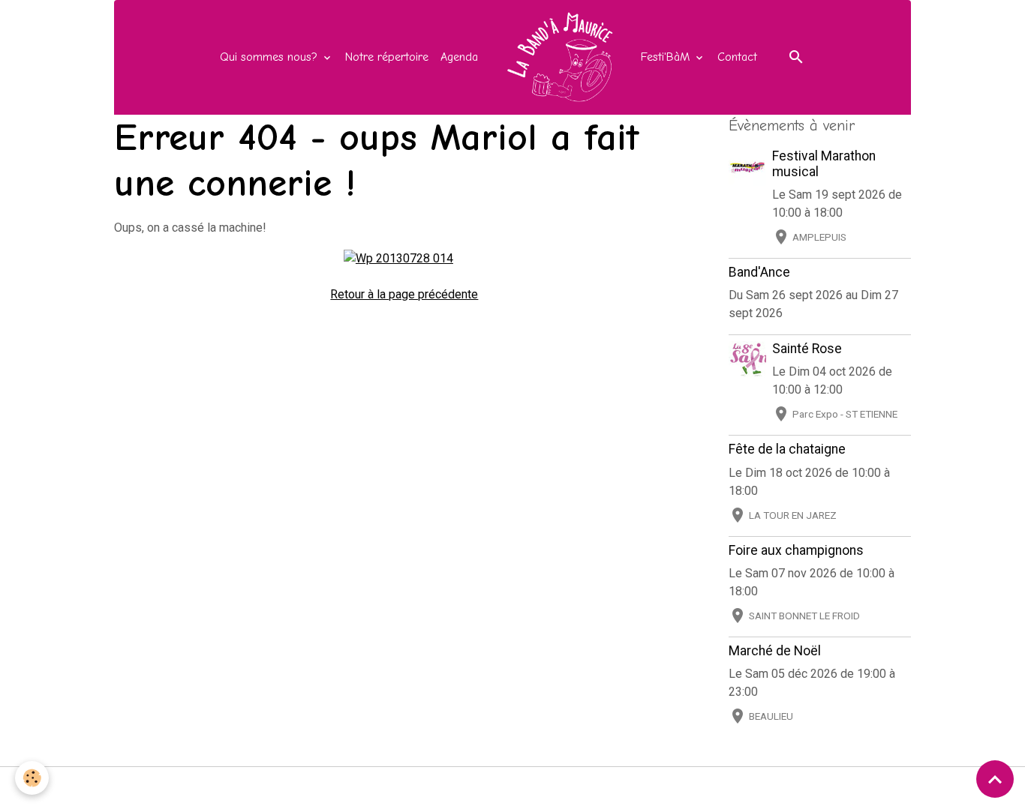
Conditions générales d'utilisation (425, 788)
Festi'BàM (667, 57)
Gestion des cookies (740, 788)
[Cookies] (32, 778)
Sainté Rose (807, 348)
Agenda (459, 57)
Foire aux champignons (796, 550)
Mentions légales (277, 788)
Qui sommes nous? (270, 57)
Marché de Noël (775, 650)
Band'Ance (759, 272)
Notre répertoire (386, 57)
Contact (737, 57)
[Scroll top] (995, 779)
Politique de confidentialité (599, 788)
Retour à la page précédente (404, 294)
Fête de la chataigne (787, 449)
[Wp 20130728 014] (398, 257)
